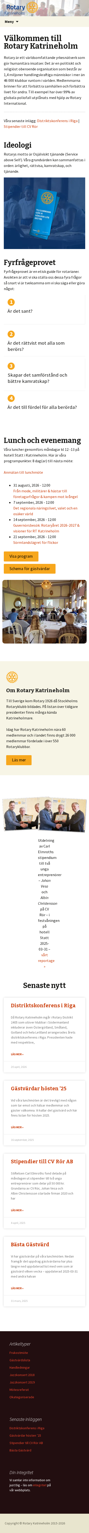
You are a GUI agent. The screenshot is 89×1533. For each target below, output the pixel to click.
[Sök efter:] (80, 21)
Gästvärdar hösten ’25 (38, 1089)
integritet (40, 1485)
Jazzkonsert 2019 (22, 1382)
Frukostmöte (18, 1353)
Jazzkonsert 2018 (22, 1375)
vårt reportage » (46, 960)
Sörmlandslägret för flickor (35, 542)
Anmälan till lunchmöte (23, 472)
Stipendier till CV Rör (21, 126)
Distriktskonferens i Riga (57, 120)
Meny (9, 21)
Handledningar (19, 1367)
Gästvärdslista (19, 1360)
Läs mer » (17, 1054)
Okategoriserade (21, 1397)
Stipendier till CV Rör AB (42, 1162)
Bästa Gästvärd (30, 1245)
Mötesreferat (19, 1389)
